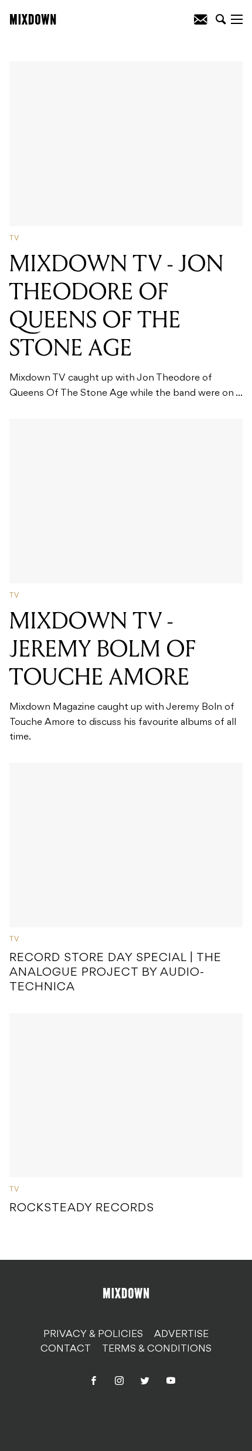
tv (14, 238)
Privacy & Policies (93, 1334)
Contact (65, 1349)
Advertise (181, 1334)
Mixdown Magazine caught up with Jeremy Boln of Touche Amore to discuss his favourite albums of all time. (122, 674)
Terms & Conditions (157, 1349)
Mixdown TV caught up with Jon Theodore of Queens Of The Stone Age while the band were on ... (126, 324)
